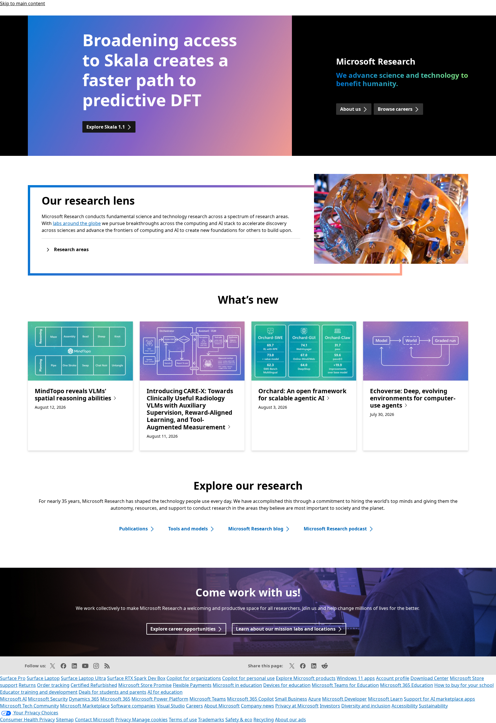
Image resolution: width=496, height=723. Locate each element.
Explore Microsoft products (306, 678)
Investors (330, 706)
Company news (257, 706)
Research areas (71, 249)
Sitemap (65, 719)
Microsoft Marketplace (85, 706)
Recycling (263, 719)
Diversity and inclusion (365, 706)
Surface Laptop (43, 678)
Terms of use (183, 719)
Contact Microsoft (94, 719)
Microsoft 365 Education (406, 685)
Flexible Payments (192, 685)
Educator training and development (39, 692)
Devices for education (287, 685)
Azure (314, 699)
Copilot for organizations (193, 678)
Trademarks (211, 719)
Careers (194, 706)
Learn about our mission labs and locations (286, 629)
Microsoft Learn (385, 699)
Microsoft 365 (115, 699)
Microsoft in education (237, 685)
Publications (133, 529)
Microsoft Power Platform (159, 699)
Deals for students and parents (112, 692)
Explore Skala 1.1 (105, 127)
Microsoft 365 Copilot (250, 699)
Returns (27, 685)
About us (350, 109)
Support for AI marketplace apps (439, 699)
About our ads (290, 719)
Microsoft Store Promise (145, 685)
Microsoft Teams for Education (345, 685)
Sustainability (433, 706)
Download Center (429, 678)
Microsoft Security (48, 699)
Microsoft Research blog (255, 529)
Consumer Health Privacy (27, 719)
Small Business (291, 699)
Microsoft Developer (344, 699)
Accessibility (405, 706)
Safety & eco (238, 719)
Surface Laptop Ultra (83, 678)
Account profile (392, 678)
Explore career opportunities (183, 629)
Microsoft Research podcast (335, 529)
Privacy (123, 719)
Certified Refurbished (94, 685)
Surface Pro (13, 678)
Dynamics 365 (84, 699)
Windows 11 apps (356, 678)
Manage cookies (150, 719)
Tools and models (188, 529)
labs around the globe (77, 223)
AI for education (165, 692)
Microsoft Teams (207, 699)
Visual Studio (171, 706)
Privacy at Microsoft (297, 706)
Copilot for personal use (248, 678)
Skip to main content (22, 3)
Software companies (133, 706)
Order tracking (53, 685)
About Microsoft (222, 706)
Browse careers (395, 109)
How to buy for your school (464, 685)
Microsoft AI (13, 699)
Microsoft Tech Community (29, 706)
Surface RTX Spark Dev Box (136, 678)
